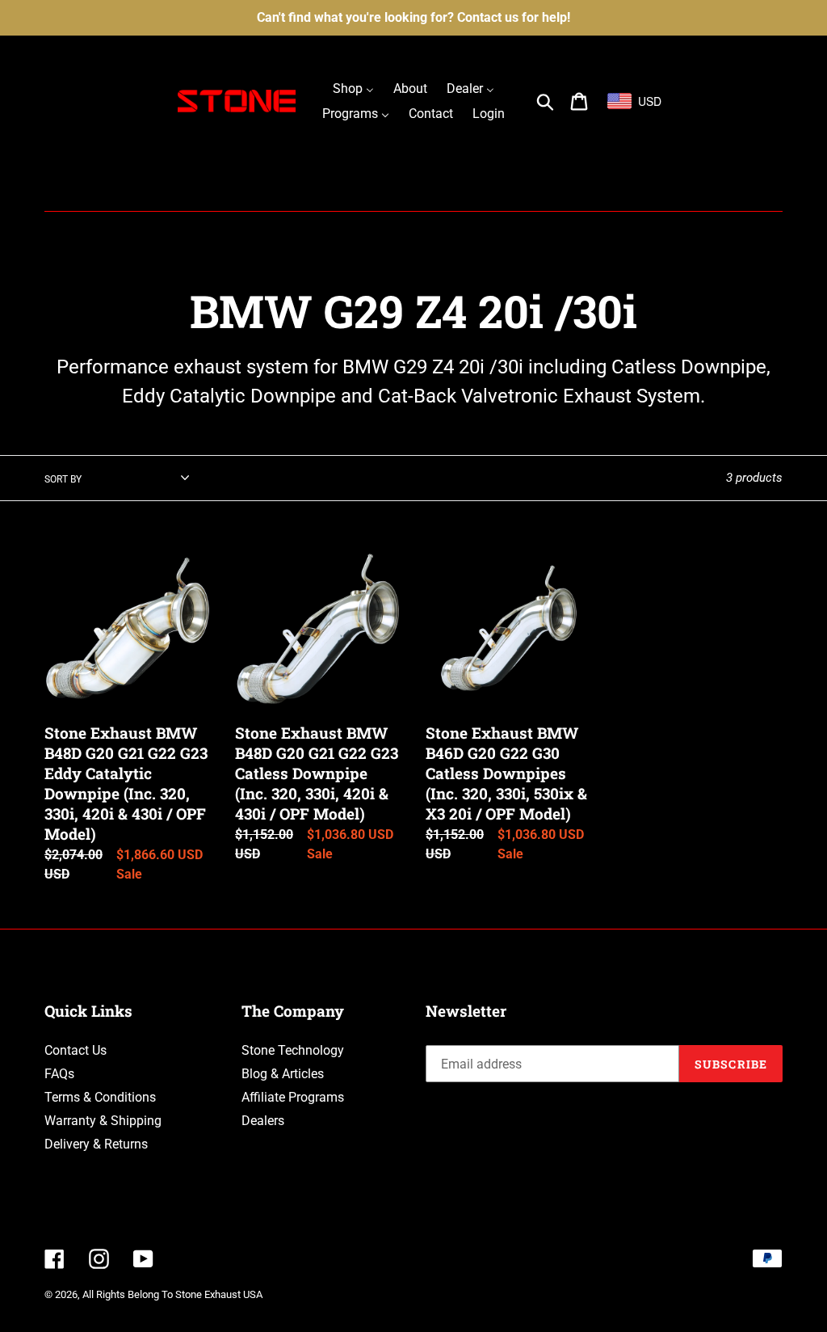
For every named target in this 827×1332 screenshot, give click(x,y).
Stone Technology (292, 1050)
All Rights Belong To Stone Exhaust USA (172, 1294)
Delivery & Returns (96, 1144)
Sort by (63, 479)
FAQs (59, 1073)
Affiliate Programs (292, 1097)
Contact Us (75, 1050)
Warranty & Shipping (103, 1120)
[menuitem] (353, 88)
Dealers (262, 1120)
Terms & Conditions (100, 1097)
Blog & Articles (282, 1073)
